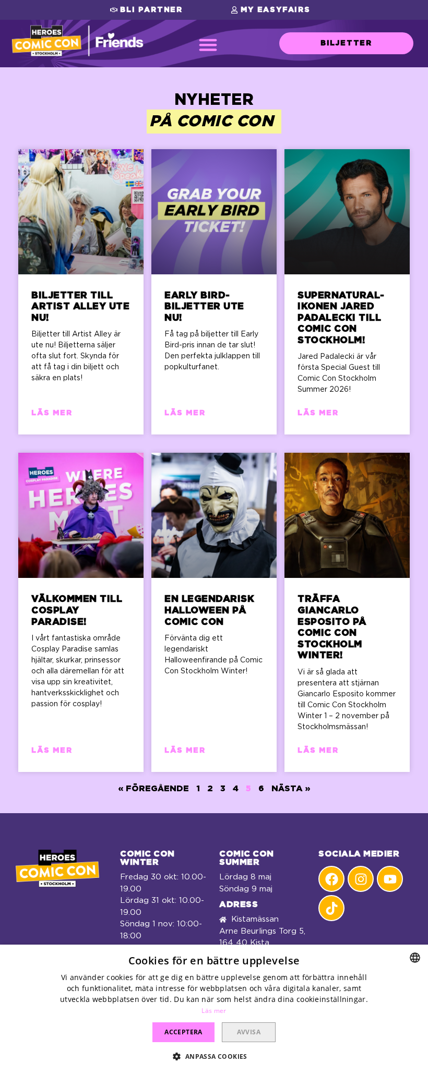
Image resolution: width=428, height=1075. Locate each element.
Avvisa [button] (248, 1032)
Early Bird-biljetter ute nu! (204, 307)
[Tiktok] (331, 908)
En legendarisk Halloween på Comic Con (209, 610)
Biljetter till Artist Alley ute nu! (80, 307)
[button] (146, 10)
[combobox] (415, 957)
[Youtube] (390, 879)
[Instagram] (361, 879)
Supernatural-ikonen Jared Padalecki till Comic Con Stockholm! (341, 318)
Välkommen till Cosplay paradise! (76, 610)
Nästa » (290, 788)
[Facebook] (331, 879)
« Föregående (153, 788)
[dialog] (214, 1010)
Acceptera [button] (183, 1032)
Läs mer (52, 413)
